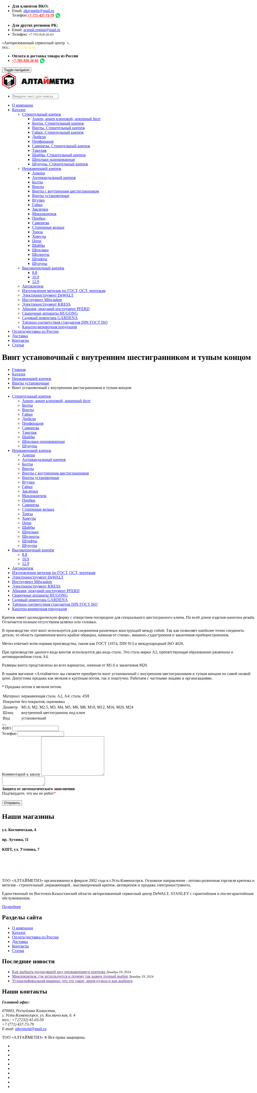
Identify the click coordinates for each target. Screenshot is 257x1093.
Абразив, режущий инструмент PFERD (56, 309)
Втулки (38, 200)
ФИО (6, 728)
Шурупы (39, 263)
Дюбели (39, 137)
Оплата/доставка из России (35, 331)
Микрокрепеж (44, 214)
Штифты (39, 259)
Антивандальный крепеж (54, 177)
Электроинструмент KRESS (46, 304)
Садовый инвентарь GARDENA (50, 318)
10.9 (35, 277)
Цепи (36, 241)
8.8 (34, 272)
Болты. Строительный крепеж (58, 123)
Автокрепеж (32, 286)
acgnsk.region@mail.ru (41, 30)
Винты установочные (50, 196)
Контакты (20, 340)
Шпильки (40, 250)
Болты (37, 182)
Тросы (37, 232)
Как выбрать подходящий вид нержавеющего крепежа (58, 972)
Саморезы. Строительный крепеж (61, 146)
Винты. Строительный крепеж (58, 128)
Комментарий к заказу (21, 774)
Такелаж (39, 150)
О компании (22, 105)
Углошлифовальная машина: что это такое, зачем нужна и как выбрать (72, 981)
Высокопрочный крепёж (43, 268)
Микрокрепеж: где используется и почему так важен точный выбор (70, 976)
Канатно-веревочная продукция (49, 327)
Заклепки (40, 209)
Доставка (20, 336)
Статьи (18, 345)
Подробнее (11, 907)
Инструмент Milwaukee (42, 300)
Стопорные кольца (48, 227)
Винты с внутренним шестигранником (65, 191)
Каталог (19, 110)
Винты (38, 186)
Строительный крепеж (41, 114)
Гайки (37, 205)
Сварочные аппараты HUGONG (50, 313)
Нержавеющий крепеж (41, 168)
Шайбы (38, 245)
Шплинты (40, 254)
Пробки (38, 218)
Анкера (38, 173)
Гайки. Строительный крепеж (58, 132)
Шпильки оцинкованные (53, 159)
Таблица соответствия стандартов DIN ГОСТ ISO (65, 322)
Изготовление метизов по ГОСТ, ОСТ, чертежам (63, 291)
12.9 (35, 281)
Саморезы (40, 223)
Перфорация (42, 141)
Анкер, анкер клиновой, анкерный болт (66, 119)
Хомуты (39, 236)
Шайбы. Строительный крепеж (59, 155)
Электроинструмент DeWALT (48, 295)
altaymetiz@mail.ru (38, 11)
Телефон (9, 733)
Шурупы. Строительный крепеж (60, 164)
